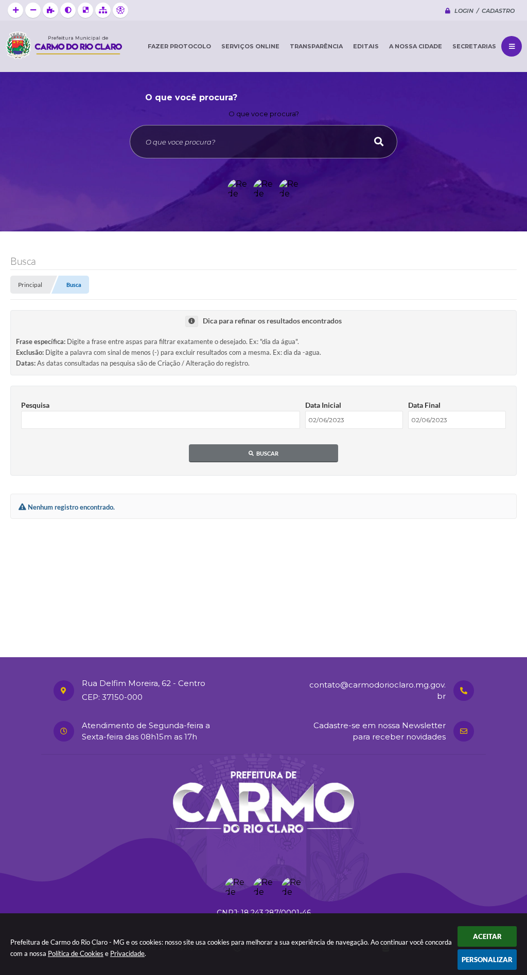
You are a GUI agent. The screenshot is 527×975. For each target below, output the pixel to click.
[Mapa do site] (103, 10)
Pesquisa (35, 405)
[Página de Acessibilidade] (120, 10)
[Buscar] (378, 141)
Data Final (424, 405)
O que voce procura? (264, 114)
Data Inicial (323, 405)
